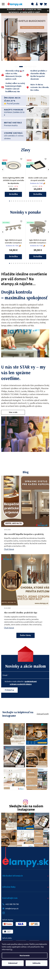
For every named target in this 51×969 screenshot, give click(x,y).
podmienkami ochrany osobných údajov (22, 685)
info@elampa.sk (11, 907)
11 (31, 201)
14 (38, 201)
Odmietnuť (12, 963)
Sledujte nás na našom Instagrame (25, 808)
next (46, 169)
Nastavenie (25, 955)
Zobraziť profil (41, 717)
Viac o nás (13, 415)
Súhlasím (36, 963)
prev (3, 169)
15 (40, 201)
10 (29, 201)
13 (36, 201)
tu (11, 949)
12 (34, 201)
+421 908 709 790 (12, 902)
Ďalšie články (24, 638)
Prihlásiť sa (9, 693)
